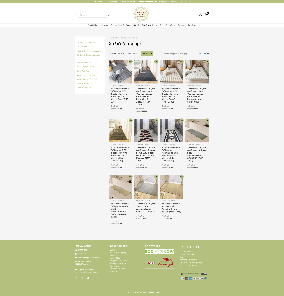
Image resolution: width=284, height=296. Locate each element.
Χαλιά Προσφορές (85, 79)
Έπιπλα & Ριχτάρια (167, 25)
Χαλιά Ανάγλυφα (84, 71)
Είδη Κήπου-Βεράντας (119, 261)
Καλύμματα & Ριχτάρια (119, 263)
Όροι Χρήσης (184, 251)
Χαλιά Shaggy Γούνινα (86, 67)
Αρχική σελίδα (114, 38)
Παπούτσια (192, 25)
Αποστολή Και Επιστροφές (190, 262)
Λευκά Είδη (92, 25)
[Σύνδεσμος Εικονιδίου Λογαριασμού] (200, 14)
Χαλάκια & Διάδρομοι (119, 253)
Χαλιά (136, 25)
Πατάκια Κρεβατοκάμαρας (88, 51)
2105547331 (113, 1)
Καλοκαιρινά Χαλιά (85, 42)
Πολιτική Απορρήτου (188, 260)
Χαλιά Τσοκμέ (83, 87)
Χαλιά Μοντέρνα (84, 75)
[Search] (108, 14)
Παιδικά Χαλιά (83, 47)
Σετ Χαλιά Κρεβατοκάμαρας (88, 55)
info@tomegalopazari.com (88, 258)
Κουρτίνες (104, 25)
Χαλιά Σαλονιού (83, 83)
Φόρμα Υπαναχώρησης (189, 265)
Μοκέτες (114, 255)
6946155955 (127, 1)
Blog (181, 257)
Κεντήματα (114, 266)
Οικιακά (181, 25)
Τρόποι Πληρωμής (187, 254)
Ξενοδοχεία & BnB (149, 25)
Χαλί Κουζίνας (83, 63)
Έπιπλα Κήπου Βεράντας (121, 25)
